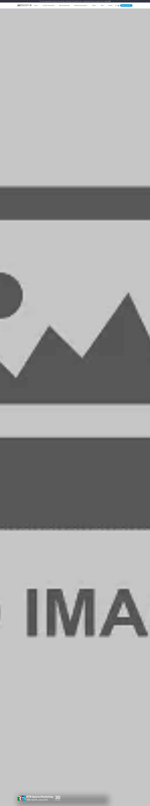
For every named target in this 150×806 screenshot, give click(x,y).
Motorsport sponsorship (80, 5)
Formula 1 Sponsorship (48, 5)
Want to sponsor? (126, 5)
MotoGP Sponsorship (64, 5)
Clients (93, 5)
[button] (118, 5)
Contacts (110, 5)
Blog (102, 5)
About (35, 5)
